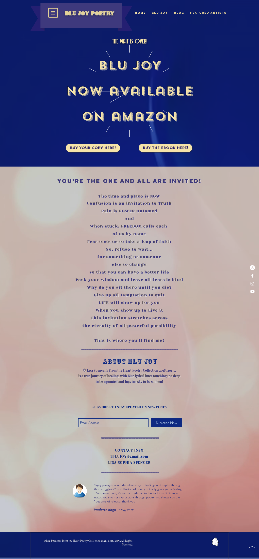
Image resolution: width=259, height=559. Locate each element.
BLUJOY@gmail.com (130, 456)
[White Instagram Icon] (252, 283)
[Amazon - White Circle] (252, 267)
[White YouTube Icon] (252, 291)
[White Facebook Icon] (252, 275)
